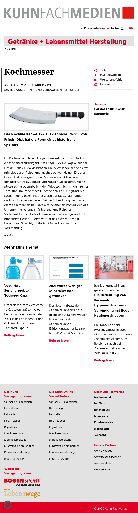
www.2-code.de (103, 451)
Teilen (104, 70)
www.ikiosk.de (102, 463)
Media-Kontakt (103, 397)
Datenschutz (102, 410)
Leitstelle (9, 414)
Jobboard (100, 435)
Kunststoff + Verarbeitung (19, 446)
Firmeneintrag (94, 28)
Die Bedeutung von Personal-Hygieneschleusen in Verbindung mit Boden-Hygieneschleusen (113, 305)
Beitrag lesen (14, 335)
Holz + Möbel (12, 421)
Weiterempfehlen (112, 79)
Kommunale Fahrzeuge (17, 452)
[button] (8, 505)
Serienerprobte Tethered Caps (16, 293)
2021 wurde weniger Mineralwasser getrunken (65, 291)
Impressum (101, 416)
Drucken (106, 84)
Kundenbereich (103, 422)
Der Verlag (100, 404)
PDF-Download (110, 75)
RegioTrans (10, 427)
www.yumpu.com (104, 470)
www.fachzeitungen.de (107, 457)
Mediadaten (101, 429)
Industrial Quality (14, 459)
